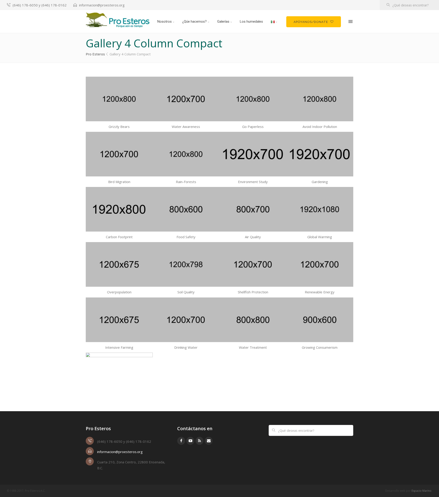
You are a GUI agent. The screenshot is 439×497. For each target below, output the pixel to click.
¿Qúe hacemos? (194, 21)
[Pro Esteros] (118, 20)
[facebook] (181, 441)
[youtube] (190, 441)
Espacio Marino (421, 491)
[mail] (209, 441)
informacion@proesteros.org (102, 5)
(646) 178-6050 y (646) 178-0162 (40, 5)
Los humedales (251, 21)
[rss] (199, 441)
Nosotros (164, 21)
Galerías (223, 21)
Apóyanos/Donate (311, 22)
